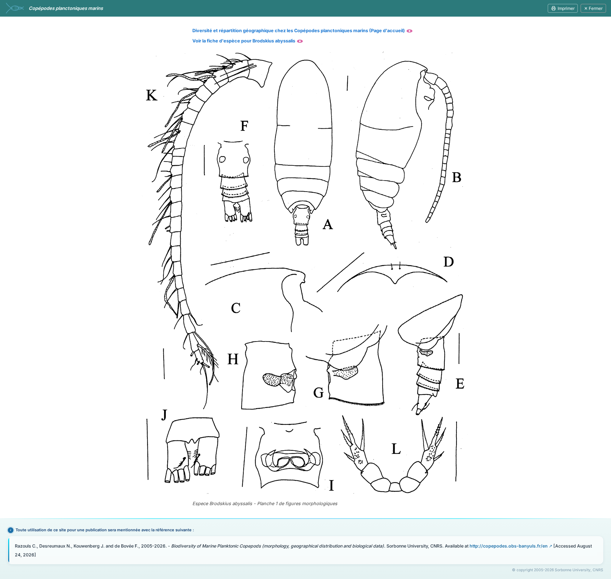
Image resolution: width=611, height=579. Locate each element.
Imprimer (566, 8)
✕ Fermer (593, 8)
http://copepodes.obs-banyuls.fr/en (509, 546)
